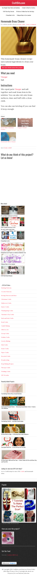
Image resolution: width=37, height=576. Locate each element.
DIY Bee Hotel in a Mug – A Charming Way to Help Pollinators (15, 434)
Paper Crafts (5, 352)
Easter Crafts (5, 307)
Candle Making (5, 326)
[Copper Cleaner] (25, 122)
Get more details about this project (12, 67)
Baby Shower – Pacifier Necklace (9, 545)
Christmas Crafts (6, 299)
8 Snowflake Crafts (10, 15)
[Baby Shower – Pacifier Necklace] (8, 543)
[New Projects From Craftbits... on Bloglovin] (9, 564)
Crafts (22, 471)
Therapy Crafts (5, 367)
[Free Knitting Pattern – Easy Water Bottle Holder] (13, 420)
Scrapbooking (5, 360)
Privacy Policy (31, 569)
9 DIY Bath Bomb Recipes (6, 276)
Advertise (26, 573)
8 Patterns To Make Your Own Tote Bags (25, 11)
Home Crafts (21, 24)
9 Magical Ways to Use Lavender (24, 15)
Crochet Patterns (6, 291)
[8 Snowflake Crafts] (13, 239)
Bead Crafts (4, 322)
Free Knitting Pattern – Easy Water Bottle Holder (12, 421)
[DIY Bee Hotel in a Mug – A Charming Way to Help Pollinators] (13, 433)
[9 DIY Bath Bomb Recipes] (13, 274)
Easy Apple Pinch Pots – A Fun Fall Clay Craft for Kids (13, 447)
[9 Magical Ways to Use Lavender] (13, 263)
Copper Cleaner (22, 127)
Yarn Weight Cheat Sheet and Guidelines (11, 8)
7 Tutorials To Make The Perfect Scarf (10, 523)
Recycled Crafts (5, 356)
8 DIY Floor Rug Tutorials (8, 11)
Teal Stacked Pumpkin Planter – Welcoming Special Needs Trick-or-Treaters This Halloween (18, 407)
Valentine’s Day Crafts (7, 314)
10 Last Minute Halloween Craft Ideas (9, 216)
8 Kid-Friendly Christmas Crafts (8, 227)
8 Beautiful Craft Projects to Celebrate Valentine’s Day (13, 252)
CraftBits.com (18, 3)
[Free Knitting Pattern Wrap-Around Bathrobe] (13, 392)
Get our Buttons (18, 573)
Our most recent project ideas (7, 229)
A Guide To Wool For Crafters (28, 8)
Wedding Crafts (5, 371)
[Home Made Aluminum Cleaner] (8, 122)
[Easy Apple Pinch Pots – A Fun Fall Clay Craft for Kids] (13, 446)
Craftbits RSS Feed (12, 555)
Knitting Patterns (6, 288)
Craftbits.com (17, 569)
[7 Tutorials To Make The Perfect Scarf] (19, 522)
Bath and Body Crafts (7, 318)
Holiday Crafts (5, 337)
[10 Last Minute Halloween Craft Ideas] (13, 214)
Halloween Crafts (6, 303)
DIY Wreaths (5, 375)
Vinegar (4, 77)
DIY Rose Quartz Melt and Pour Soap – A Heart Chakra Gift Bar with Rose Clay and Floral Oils (18, 461)
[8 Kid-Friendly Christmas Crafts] (13, 226)
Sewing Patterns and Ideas (8, 295)
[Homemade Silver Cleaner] (8, 136)
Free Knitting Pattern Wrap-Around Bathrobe (11, 394)
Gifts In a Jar (5, 329)
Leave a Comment (31, 24)
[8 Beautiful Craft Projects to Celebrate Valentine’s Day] (13, 251)
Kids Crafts (4, 345)
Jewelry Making (5, 341)
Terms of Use (14, 571)
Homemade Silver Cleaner (8, 142)
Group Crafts (5, 333)
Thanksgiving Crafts (7, 310)
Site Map (6, 571)
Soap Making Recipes (7, 364)
